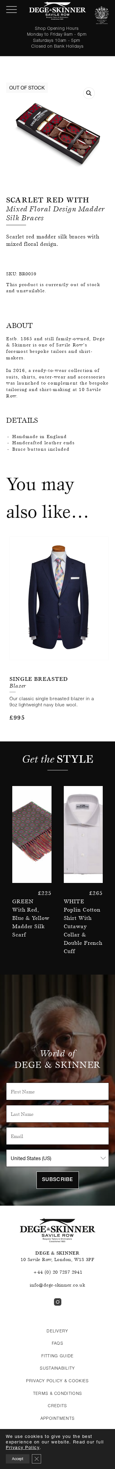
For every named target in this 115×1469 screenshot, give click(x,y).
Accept (17, 1458)
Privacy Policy (23, 1447)
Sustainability (57, 1368)
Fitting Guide (57, 1355)
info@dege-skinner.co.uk (57, 1285)
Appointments (57, 1418)
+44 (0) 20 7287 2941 (57, 1272)
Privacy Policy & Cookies (57, 1380)
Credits (57, 1405)
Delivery (57, 1330)
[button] (89, 93)
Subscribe (57, 1180)
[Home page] (57, 11)
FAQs (57, 1343)
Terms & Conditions (57, 1393)
